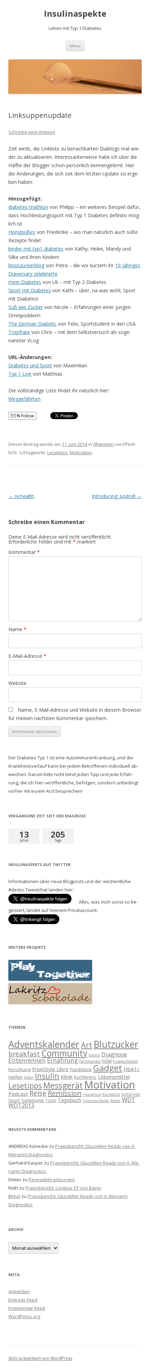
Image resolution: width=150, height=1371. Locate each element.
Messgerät (63, 1085)
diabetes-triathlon (28, 207)
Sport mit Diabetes (29, 290)
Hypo (28, 1077)
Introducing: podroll (117, 496)
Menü (75, 45)
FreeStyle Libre (50, 1069)
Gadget (107, 1068)
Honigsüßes (21, 232)
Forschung (19, 1069)
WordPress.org (24, 1316)
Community (64, 1053)
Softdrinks (130, 1094)
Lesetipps (57, 452)
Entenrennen (27, 1060)
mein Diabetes (24, 282)
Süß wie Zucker (25, 307)
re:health (21, 496)
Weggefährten (24, 398)
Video (115, 1100)
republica (92, 1094)
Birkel (14, 1196)
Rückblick (111, 1094)
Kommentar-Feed (26, 1308)
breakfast (24, 1054)
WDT (128, 1099)
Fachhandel (90, 1061)
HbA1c (131, 1069)
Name (17, 629)
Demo (94, 1055)
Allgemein (103, 444)
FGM (107, 1061)
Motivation (81, 452)
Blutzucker (115, 1044)
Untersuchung (95, 1100)
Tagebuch (69, 1099)
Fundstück (81, 1069)
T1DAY (50, 1100)
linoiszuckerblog (26, 265)
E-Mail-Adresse (27, 656)
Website (17, 683)
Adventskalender (44, 1044)
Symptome (32, 1100)
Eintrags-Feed (22, 1300)
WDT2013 (21, 1105)
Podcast (18, 1093)
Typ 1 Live (19, 373)
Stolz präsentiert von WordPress (40, 1358)
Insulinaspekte (75, 13)
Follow (27, 416)
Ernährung (62, 1060)
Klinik (67, 1076)
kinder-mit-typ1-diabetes (35, 248)
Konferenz (85, 1077)
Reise (37, 1093)
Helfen (15, 1077)
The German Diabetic (32, 323)
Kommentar (24, 552)
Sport (14, 1100)
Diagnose (114, 1054)
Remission (65, 1093)
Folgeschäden (125, 1061)
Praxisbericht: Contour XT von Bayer (63, 1188)
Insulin (47, 1076)
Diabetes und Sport (30, 365)
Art (86, 1045)
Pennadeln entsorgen (52, 1179)
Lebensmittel (114, 1076)
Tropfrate (19, 332)
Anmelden (19, 1291)
